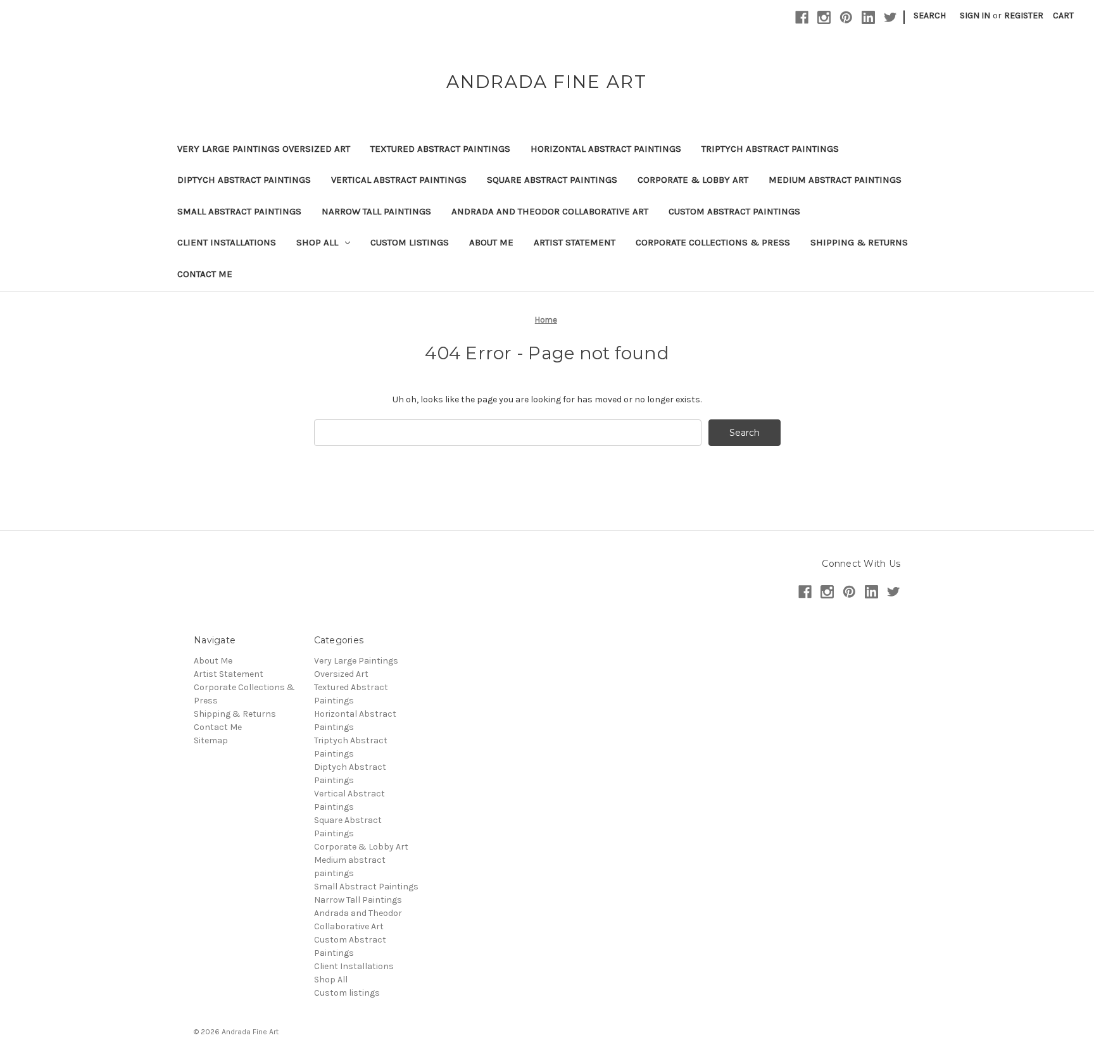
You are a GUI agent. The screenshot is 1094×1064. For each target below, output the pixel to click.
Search (930, 15)
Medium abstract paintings (835, 179)
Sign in (975, 15)
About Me (491, 242)
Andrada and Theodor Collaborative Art (549, 211)
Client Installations (226, 242)
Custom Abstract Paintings (734, 211)
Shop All (317, 242)
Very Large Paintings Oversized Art (263, 148)
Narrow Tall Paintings (376, 211)
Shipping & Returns (859, 242)
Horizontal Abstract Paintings (606, 148)
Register (1023, 15)
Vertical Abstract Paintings (399, 179)
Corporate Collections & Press (713, 242)
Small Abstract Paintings (239, 211)
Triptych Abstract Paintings (770, 148)
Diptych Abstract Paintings (244, 179)
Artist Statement (574, 242)
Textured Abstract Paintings (440, 148)
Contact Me (204, 274)
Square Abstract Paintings (552, 179)
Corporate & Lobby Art (693, 179)
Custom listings (409, 242)
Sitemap (211, 740)
